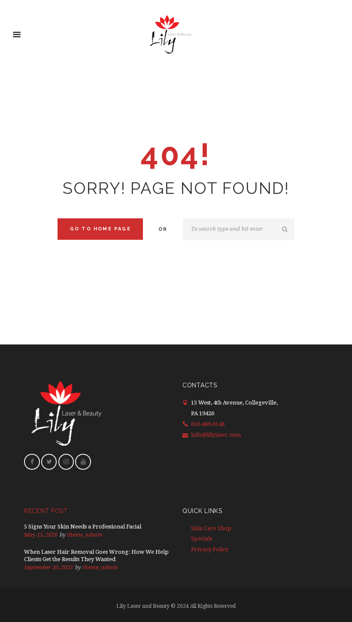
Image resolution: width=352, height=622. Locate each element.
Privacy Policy (209, 549)
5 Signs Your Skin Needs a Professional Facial (82, 526)
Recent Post (46, 510)
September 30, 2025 (48, 567)
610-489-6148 (208, 424)
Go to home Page (100, 229)
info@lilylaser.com (216, 435)
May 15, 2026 (41, 534)
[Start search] (286, 229)
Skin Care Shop (211, 528)
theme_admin (85, 534)
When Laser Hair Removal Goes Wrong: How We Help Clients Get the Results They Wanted (96, 555)
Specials (201, 538)
